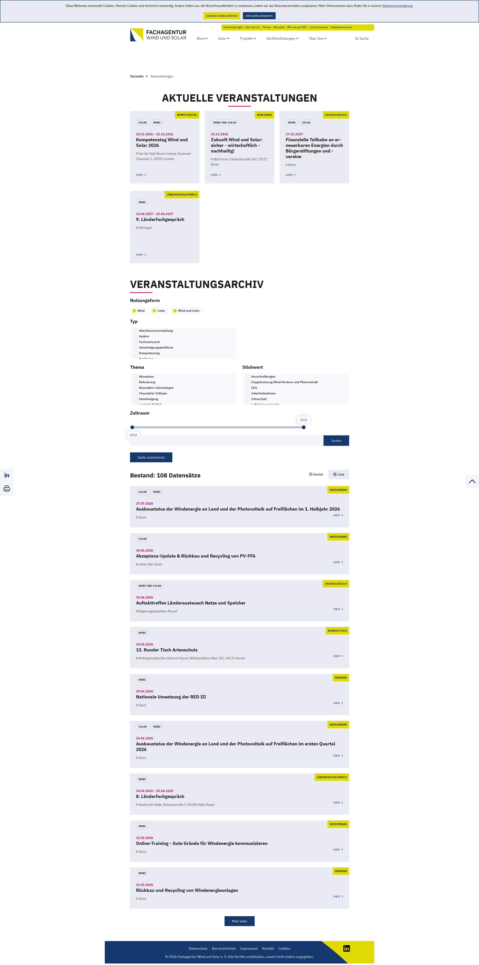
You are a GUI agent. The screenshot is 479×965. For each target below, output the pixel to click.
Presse (267, 27)
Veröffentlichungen (280, 38)
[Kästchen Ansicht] (316, 474)
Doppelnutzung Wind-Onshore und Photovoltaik (284, 382)
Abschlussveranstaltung (155, 330)
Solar (222, 38)
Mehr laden (239, 921)
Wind (200, 38)
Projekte (246, 38)
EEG (254, 388)
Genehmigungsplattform (155, 347)
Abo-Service (252, 27)
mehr (140, 174)
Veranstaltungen (233, 27)
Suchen (336, 440)
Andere (143, 336)
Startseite (137, 76)
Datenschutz (198, 948)
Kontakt (268, 948)
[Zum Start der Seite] (472, 487)
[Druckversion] (6, 489)
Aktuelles (279, 27)
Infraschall (259, 399)
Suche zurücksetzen (151, 457)
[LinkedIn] (346, 950)
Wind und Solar (188, 310)
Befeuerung (146, 382)
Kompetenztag (149, 353)
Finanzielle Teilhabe (152, 393)
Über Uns (316, 38)
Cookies (284, 948)
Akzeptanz (146, 376)
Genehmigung (148, 399)
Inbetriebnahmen (263, 393)
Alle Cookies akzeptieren (259, 15)
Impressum (249, 948)
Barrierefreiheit (224, 948)
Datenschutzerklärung (397, 6)
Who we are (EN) (297, 27)
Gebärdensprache (341, 27)
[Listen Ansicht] (339, 474)
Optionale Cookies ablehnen (221, 15)
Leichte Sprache (318, 27)
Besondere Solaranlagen (156, 388)
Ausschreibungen (263, 376)
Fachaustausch (149, 342)
